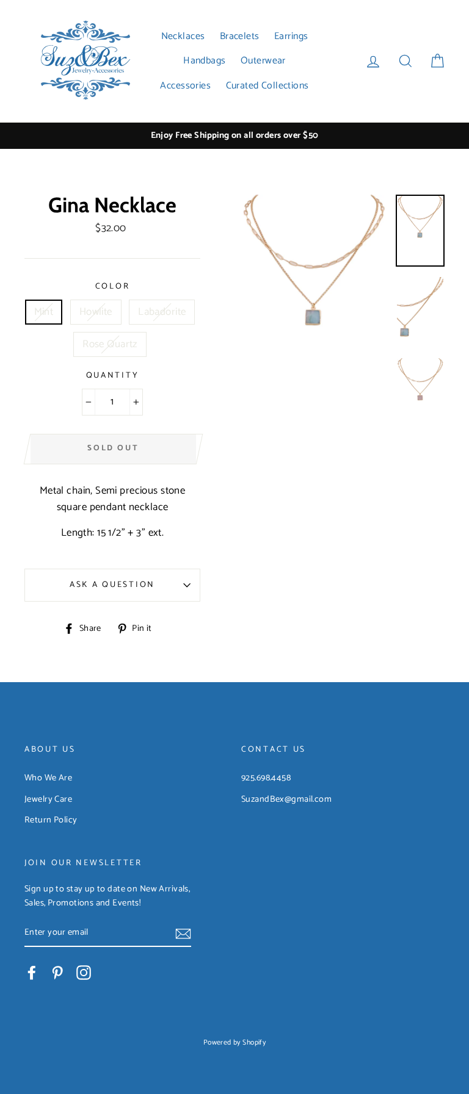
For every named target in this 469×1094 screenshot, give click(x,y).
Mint (44, 311)
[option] (234, 136)
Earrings (291, 36)
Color (112, 286)
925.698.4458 (266, 778)
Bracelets (240, 36)
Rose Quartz (109, 344)
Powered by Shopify (234, 1042)
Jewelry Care (48, 799)
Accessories (185, 85)
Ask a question (112, 584)
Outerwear (263, 60)
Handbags (204, 60)
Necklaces (183, 36)
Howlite (95, 311)
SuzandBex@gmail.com (286, 799)
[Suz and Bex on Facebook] (31, 972)
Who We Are (48, 778)
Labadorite (162, 311)
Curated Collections (267, 85)
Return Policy (51, 820)
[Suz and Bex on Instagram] (83, 972)
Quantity (112, 375)
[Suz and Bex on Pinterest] (57, 972)
